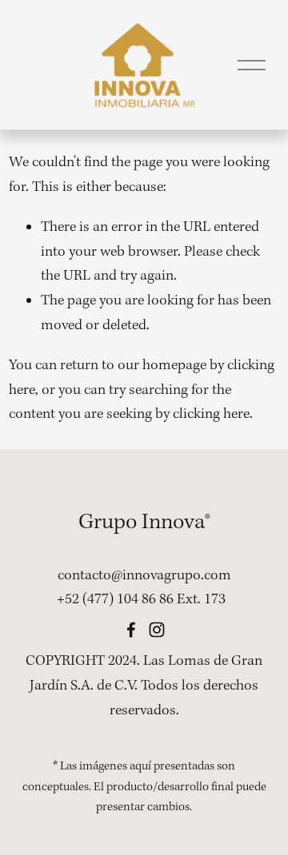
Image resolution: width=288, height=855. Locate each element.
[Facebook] (131, 630)
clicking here (211, 414)
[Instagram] (157, 630)
